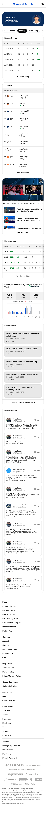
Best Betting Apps (10, 618)
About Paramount (9, 649)
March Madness (9, 627)
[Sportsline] (32, 774)
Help (4, 696)
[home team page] (8, 96)
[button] (3, 4)
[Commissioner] (25, 778)
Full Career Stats (23, 276)
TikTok (5, 715)
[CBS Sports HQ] (33, 765)
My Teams (6, 754)
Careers (5, 645)
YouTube (6, 711)
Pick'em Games (8, 606)
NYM (12, 157)
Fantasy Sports (8, 610)
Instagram (6, 719)
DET (11, 111)
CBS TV (5, 657)
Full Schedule (23, 172)
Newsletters (7, 750)
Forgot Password (9, 758)
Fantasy (22, 30)
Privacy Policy (8, 672)
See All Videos (23, 232)
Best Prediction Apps (11, 622)
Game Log (33, 30)
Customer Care (8, 700)
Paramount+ (7, 653)
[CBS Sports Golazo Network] (23, 769)
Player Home (9, 30)
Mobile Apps (7, 631)
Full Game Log (23, 76)
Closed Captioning (10, 682)
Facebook (6, 723)
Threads (5, 731)
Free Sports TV (8, 614)
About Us (6, 641)
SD (11, 134)
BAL (11, 96)
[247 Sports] (15, 774)
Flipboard (6, 735)
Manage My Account (11, 745)
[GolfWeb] (30, 784)
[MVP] (38, 778)
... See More (10, 341)
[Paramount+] (10, 779)
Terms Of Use (8, 668)
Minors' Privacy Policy (11, 676)
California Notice (9, 686)
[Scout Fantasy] (16, 784)
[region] (23, 189)
